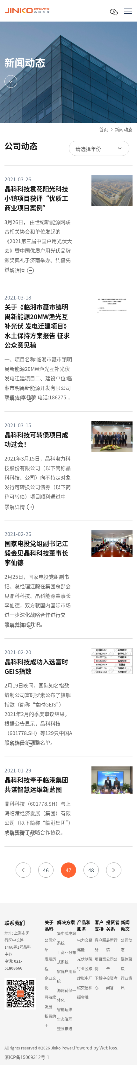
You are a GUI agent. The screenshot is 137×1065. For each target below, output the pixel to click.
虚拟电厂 (84, 978)
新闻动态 (124, 129)
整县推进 (64, 1028)
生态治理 (64, 1019)
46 (46, 870)
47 (68, 870)
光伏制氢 (84, 959)
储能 (81, 949)
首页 (103, 129)
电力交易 (84, 940)
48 (91, 870)
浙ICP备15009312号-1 (26, 1057)
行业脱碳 (84, 968)
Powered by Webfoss (95, 1047)
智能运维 (64, 1009)
